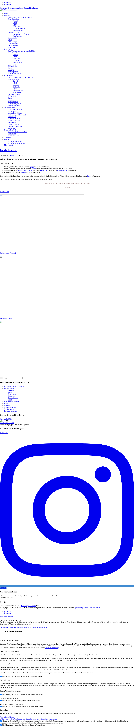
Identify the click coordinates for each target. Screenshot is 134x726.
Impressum (3, 8)
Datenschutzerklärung (15, 8)
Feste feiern (8, 150)
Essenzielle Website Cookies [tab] (9, 651)
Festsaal (23, 172)
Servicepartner (9, 409)
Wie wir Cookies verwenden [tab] (9, 640)
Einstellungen (43, 627)
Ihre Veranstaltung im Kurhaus (14, 386)
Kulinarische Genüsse (11, 401)
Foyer (32, 167)
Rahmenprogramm (10, 411)
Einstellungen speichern (49, 719)
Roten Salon (44, 170)
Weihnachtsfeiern (10, 407)
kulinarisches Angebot (24, 170)
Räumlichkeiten (9, 388)
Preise (89, 176)
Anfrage (7, 405)
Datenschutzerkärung (52, 648)
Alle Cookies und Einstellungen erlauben (13, 627)
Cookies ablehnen (33, 627)
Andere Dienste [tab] (5, 680)
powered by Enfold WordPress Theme (87, 608)
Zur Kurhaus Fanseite (7, 423)
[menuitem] (69, 13)
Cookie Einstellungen (31, 8)
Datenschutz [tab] (4, 710)
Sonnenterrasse (62, 170)
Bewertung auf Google (28, 606)
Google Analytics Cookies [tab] (8, 664)
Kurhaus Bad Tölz (6, 419)
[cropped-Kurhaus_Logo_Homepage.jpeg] (8, 10)
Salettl (34, 169)
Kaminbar (11, 396)
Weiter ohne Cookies (7, 719)
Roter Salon (12, 394)
